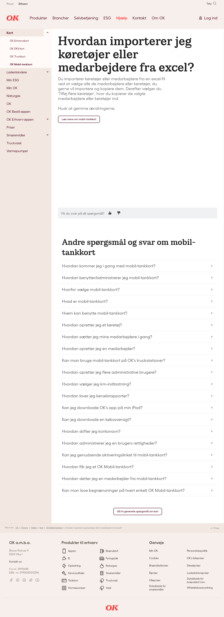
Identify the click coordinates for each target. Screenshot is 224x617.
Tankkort (72, 580)
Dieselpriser (194, 565)
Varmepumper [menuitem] (17, 151)
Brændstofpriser (158, 565)
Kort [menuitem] (10, 33)
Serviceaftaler (76, 572)
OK (17, 528)
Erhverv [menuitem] (23, 3)
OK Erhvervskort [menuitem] (19, 40)
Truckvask (111, 580)
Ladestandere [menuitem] (17, 72)
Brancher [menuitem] (60, 18)
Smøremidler (113, 572)
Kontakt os (15, 561)
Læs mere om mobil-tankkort (79, 119)
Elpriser (153, 572)
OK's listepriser (195, 558)
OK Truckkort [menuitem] (17, 56)
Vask (108, 587)
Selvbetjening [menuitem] (86, 18)
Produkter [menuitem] (38, 18)
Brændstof (111, 550)
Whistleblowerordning (200, 587)
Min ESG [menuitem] (13, 80)
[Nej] (119, 212)
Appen (71, 550)
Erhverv (24, 528)
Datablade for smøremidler (157, 588)
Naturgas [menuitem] (13, 96)
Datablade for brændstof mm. (196, 580)
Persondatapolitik (197, 550)
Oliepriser (155, 580)
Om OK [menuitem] (158, 18)
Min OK (153, 550)
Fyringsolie (111, 558)
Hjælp (34, 528)
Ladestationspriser (198, 572)
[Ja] (110, 212)
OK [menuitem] (9, 104)
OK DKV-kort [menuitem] (17, 48)
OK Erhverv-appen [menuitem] (20, 119)
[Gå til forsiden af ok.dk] (13, 18)
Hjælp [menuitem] (121, 18)
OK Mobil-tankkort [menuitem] (21, 64)
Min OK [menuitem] (12, 88)
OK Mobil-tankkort (54, 528)
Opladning (74, 565)
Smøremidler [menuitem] (16, 135)
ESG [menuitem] (107, 18)
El (68, 558)
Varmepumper (76, 587)
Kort (41, 528)
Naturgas (111, 565)
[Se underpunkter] (47, 32)
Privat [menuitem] (10, 3)
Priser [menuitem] (11, 127)
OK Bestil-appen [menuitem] (18, 111)
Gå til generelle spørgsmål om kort (137, 511)
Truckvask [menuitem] (14, 143)
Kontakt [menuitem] (139, 18)
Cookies (154, 558)
